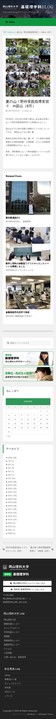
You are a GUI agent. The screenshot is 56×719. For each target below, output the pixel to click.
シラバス (9, 696)
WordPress (31, 714)
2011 (11, 530)
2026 (12, 458)
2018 (12, 506)
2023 (12, 488)
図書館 (7, 636)
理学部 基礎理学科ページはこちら (29, 589)
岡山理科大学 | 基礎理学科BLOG (28, 7)
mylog (7, 675)
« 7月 (8, 436)
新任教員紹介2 (13, 217)
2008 (12, 533)
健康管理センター (12, 644)
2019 (12, 502)
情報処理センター (12, 640)
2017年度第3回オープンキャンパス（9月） (17, 549)
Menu (12, 22)
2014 (12, 519)
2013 (12, 523)
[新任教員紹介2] (28, 198)
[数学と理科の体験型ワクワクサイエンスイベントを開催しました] (28, 244)
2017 (12, 509)
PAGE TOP (51, 694)
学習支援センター (12, 632)
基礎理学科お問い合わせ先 (15, 602)
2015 (12, 516)
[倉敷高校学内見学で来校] (28, 292)
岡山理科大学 (10, 620)
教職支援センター (12, 624)
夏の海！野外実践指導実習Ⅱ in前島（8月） (40, 549)
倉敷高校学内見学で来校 (17, 312)
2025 (12, 482)
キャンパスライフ (13, 683)
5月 (11, 468)
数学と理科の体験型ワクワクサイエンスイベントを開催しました (27, 265)
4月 (11, 471)
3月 (11, 475)
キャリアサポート (12, 628)
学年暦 (8, 688)
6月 (11, 464)
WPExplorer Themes (46, 714)
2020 (12, 499)
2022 (12, 492)
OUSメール (10, 692)
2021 (12, 495)
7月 (11, 461)
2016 (12, 513)
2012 (12, 526)
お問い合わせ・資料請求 (15, 657)
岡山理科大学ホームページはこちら (29, 583)
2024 (12, 485)
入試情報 (8, 653)
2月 (11, 478)
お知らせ (28, 111)
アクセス (8, 649)
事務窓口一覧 (11, 679)
